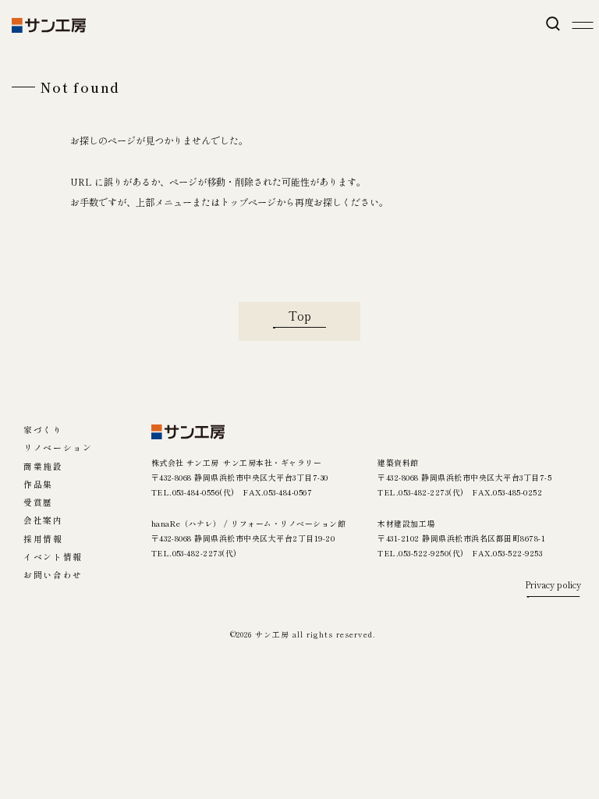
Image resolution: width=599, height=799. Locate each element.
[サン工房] (188, 431)
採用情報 (42, 539)
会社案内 (42, 521)
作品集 (38, 485)
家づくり (42, 430)
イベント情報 (53, 557)
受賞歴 (38, 503)
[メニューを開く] (582, 25)
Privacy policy (553, 586)
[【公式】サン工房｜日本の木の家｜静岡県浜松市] (49, 25)
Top (300, 315)
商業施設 (42, 467)
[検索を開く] (552, 23)
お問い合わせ (53, 575)
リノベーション (57, 448)
